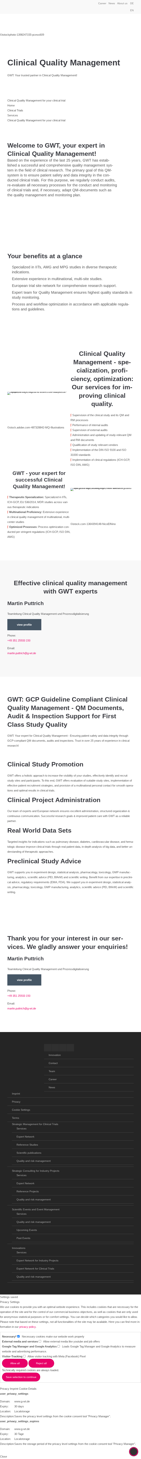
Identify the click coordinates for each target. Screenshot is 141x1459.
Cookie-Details (28, 1388)
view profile (24, 624)
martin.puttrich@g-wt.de (21, 653)
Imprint (16, 1093)
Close (3, 1456)
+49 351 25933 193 (18, 640)
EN (132, 10)
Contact (53, 1063)
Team (52, 1071)
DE (132, 3)
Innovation (55, 1055)
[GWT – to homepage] (25, 23)
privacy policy (27, 1326)
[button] (129, 7)
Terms (15, 1117)
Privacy (16, 1101)
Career (102, 3)
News (112, 3)
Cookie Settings (21, 1109)
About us (122, 3)
